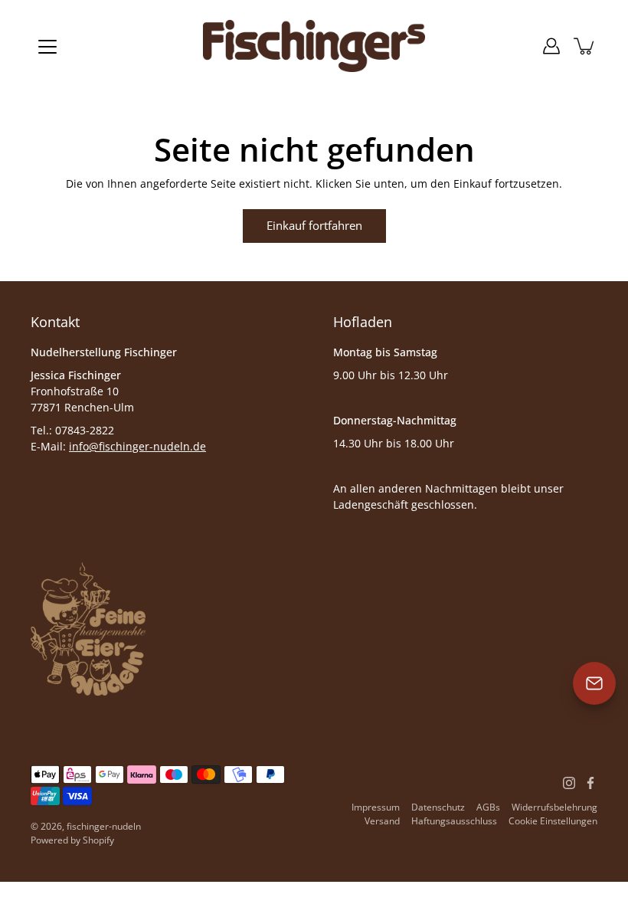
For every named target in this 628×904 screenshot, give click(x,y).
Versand (382, 820)
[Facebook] (590, 783)
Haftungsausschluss (454, 820)
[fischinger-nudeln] (314, 46)
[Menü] (47, 47)
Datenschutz (438, 807)
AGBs (488, 807)
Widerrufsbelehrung (554, 807)
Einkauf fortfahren (314, 226)
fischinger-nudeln (104, 826)
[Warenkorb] (585, 46)
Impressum (376, 807)
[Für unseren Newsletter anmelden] (594, 683)
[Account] (551, 46)
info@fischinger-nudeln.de (137, 446)
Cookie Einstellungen (553, 820)
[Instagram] (569, 783)
